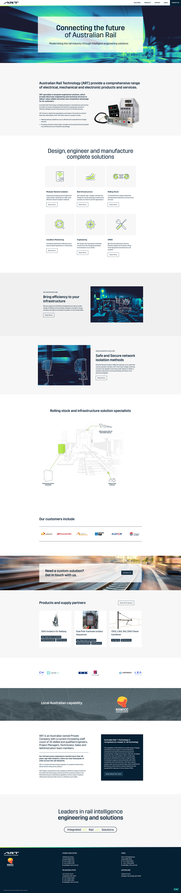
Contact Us (175, 2)
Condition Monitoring (82, 640)
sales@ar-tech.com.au (71, 862)
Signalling (44, 637)
